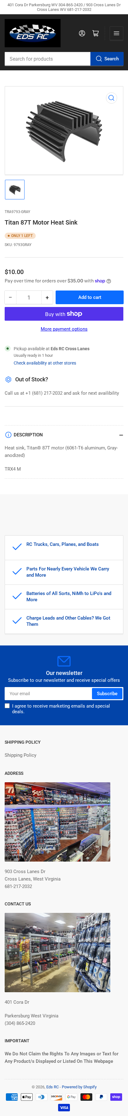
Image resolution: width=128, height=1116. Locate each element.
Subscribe (107, 693)
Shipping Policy (20, 755)
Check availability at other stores (45, 362)
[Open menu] (116, 33)
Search (111, 59)
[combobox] (64, 59)
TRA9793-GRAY (17, 212)
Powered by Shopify (79, 1087)
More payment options (64, 329)
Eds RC (52, 1087)
